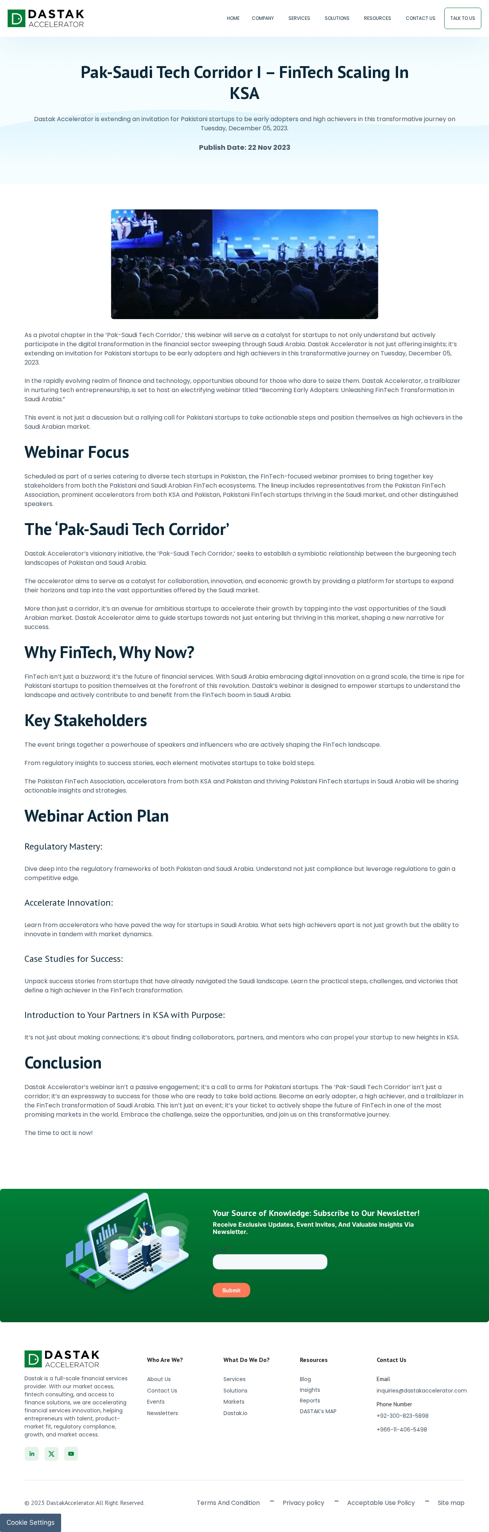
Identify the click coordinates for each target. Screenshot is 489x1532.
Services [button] (299, 18)
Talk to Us (462, 18)
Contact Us (421, 18)
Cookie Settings (30, 1522)
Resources (377, 18)
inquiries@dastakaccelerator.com (422, 1390)
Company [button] (263, 18)
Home (233, 18)
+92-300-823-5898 (403, 1416)
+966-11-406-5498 (402, 1429)
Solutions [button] (337, 18)
